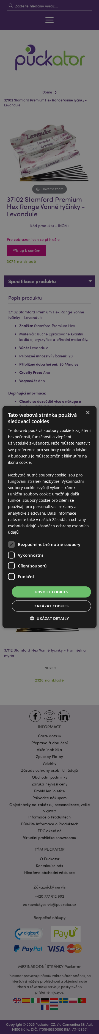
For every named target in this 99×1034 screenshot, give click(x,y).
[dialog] (49, 517)
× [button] (88, 412)
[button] (49, 618)
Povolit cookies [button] (51, 591)
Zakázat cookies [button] (51, 605)
